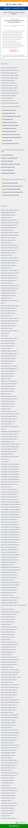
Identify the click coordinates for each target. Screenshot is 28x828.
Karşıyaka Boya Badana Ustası (8, 592)
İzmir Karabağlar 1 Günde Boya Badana (10, 509)
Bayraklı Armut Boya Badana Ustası (9, 260)
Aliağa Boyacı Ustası (6, 217)
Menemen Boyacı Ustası (6, 697)
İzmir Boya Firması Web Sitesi (8, 80)
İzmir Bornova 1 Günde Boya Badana (9, 479)
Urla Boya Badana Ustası (7, 813)
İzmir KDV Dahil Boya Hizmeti (8, 100)
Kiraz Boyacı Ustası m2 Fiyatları (8, 627)
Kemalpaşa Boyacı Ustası (7, 609)
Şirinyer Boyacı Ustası (6, 770)
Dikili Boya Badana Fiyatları (7, 386)
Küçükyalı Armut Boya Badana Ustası (9, 659)
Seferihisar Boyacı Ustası (7, 742)
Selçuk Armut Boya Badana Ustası (9, 747)
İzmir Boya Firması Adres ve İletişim (9, 88)
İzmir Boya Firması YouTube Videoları (9, 75)
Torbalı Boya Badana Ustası (7, 798)
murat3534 (6, 25)
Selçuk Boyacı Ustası (6, 757)
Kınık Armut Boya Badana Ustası (8, 629)
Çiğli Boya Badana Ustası (7, 376)
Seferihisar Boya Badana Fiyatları (9, 735)
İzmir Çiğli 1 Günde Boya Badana (8, 494)
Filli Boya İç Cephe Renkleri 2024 (9, 158)
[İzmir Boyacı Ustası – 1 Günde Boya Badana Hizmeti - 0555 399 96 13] (14, 4)
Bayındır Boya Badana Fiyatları (8, 250)
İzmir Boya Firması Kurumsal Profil (9, 83)
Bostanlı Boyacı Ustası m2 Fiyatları (9, 330)
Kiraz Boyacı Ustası (5, 624)
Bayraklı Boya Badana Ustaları (8, 265)
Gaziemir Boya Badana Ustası (8, 421)
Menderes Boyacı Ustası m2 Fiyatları (9, 684)
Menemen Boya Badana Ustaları (8, 692)
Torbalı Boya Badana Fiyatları (8, 793)
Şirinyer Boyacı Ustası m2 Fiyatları (9, 772)
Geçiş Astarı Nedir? (7, 140)
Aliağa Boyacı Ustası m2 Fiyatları (8, 220)
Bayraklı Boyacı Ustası (6, 268)
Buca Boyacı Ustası (5, 348)
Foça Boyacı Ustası (5, 408)
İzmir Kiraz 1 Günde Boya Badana (9, 519)
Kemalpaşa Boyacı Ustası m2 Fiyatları (10, 611)
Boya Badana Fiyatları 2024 (9, 110)
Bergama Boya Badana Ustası (8, 280)
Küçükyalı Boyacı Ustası (6, 667)
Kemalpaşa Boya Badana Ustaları (9, 602)
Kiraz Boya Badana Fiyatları (7, 616)
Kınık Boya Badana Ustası (7, 637)
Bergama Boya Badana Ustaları (8, 278)
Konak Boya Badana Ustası (7, 652)
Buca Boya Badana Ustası (7, 345)
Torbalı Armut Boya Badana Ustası (9, 790)
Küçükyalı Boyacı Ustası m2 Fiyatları (9, 669)
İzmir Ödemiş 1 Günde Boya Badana (9, 537)
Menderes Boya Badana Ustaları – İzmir (10, 677)
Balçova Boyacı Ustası (6, 242)
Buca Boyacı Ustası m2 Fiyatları (8, 351)
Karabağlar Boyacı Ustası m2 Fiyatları (9, 567)
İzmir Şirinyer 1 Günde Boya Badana (9, 544)
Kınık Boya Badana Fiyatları (7, 632)
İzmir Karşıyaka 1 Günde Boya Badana (10, 514)
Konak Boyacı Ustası (6, 654)
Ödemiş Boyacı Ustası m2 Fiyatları (9, 730)
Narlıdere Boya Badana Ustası (8, 710)
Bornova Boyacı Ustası (6, 315)
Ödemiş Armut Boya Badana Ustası (9, 717)
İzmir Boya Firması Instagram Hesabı (9, 78)
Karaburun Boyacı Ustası (7, 579)
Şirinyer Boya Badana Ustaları (8, 767)
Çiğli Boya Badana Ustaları (7, 373)
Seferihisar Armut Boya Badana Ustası (10, 732)
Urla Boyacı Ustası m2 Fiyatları (8, 818)
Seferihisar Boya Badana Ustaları (8, 737)
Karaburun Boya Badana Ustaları (8, 574)
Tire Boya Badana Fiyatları (7, 777)
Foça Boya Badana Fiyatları (7, 401)
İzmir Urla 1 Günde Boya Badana (8, 552)
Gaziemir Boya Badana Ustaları (8, 418)
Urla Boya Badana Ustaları (7, 810)
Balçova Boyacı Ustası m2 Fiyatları (9, 245)
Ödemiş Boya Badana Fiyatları (8, 720)
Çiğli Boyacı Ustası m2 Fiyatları (8, 381)
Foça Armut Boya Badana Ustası (8, 398)
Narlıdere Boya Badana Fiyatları (8, 704)
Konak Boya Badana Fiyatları (8, 647)
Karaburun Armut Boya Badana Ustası (10, 569)
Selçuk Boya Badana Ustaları (8, 752)
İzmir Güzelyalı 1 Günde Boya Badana (10, 507)
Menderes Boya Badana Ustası (8, 679)
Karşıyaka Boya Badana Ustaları (8, 590)
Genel (2, 429)
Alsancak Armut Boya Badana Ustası (9, 222)
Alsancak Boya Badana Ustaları (8, 227)
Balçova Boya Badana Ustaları (8, 240)
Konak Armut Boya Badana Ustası (9, 644)
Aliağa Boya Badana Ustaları (7, 215)
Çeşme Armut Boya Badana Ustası (9, 353)
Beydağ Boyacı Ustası (6, 298)
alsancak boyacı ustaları (16, 56)
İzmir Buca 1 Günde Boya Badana (9, 489)
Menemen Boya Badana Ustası (8, 694)
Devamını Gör (14, 50)
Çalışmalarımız (16, 8)
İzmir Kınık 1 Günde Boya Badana (9, 522)
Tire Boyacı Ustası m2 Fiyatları (8, 788)
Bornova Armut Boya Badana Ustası (9, 305)
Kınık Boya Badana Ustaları (7, 634)
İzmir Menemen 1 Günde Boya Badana (10, 532)
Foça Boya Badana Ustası (7, 406)
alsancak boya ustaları (20, 55)
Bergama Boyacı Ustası (6, 283)
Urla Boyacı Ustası (5, 815)
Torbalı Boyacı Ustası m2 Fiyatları (8, 803)
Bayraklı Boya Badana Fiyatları (8, 262)
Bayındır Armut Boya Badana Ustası (9, 247)
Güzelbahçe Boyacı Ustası (7, 441)
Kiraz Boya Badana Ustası (7, 621)
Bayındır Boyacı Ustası (6, 255)
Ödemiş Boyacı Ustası (6, 727)
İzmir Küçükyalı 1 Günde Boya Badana (10, 527)
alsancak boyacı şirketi (6, 56)
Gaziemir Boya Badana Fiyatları (8, 416)
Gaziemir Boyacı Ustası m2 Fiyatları (9, 426)
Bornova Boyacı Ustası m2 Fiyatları (9, 318)
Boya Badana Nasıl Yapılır (9, 113)
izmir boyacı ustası (8, 55)
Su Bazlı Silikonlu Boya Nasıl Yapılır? (12, 116)
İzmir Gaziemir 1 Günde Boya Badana (9, 502)
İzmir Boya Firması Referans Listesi (9, 85)
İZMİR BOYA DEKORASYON (8, 484)
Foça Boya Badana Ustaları (7, 403)
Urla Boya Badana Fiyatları (7, 808)
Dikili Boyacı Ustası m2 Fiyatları (8, 396)
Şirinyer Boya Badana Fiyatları (8, 765)
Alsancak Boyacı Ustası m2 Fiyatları (9, 232)
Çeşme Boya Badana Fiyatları (8, 356)
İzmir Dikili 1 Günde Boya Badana (9, 496)
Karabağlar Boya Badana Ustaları (9, 559)
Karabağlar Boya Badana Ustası (8, 562)
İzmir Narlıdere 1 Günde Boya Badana (10, 534)
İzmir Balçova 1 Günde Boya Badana (9, 466)
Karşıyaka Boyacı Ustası (6, 595)
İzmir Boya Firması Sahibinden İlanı (9, 67)
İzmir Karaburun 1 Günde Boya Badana (10, 512)
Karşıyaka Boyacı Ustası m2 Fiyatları (9, 597)
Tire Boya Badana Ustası (7, 782)
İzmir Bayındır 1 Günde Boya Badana (9, 469)
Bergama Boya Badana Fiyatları (8, 275)
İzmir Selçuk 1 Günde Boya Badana (9, 542)
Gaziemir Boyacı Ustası (6, 423)
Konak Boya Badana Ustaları (7, 649)
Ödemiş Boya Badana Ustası (7, 725)
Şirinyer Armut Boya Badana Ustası (9, 762)
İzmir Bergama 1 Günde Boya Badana (9, 474)
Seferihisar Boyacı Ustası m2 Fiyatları (9, 745)
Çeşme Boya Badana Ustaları (8, 358)
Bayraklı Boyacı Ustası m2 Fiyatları (9, 270)
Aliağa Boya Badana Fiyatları (8, 212)
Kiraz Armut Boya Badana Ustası (8, 614)
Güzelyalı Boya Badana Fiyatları (8, 449)
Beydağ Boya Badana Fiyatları (8, 290)
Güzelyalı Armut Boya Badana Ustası (9, 446)
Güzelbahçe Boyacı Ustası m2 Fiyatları (10, 444)
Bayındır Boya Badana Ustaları (8, 252)
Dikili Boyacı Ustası (5, 393)
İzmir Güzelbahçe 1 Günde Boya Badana (10, 504)
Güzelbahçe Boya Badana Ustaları (9, 436)
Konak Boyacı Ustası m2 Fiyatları (8, 657)
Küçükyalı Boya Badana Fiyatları (8, 662)
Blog (2, 303)
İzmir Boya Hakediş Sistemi (7, 98)
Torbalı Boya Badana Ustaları (8, 795)
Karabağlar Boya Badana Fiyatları (9, 557)
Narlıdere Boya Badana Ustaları (8, 707)
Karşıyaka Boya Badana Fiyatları (8, 587)
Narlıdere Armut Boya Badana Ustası (9, 702)
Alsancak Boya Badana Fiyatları (8, 225)
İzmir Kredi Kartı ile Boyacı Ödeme (9, 90)
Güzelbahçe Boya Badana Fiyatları (9, 434)
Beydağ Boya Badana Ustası (7, 295)
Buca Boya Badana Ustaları (7, 343)
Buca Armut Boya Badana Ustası (8, 338)
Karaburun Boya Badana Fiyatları (8, 572)
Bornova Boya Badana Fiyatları (8, 308)
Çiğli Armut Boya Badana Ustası (8, 368)
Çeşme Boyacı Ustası (6, 363)
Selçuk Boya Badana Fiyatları (8, 750)
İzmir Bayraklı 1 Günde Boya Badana (9, 471)
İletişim (22, 8)
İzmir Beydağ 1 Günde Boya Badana (9, 476)
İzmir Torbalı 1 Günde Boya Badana (9, 549)
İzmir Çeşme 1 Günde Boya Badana (9, 491)
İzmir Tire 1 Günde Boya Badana (8, 547)
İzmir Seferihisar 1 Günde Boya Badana (10, 539)
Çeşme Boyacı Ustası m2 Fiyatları (9, 366)
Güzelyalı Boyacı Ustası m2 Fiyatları (9, 456)
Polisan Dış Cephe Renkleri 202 (10, 195)
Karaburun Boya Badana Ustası (8, 577)
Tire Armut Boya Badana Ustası (8, 775)
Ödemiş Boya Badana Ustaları (8, 722)
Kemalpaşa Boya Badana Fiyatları (9, 600)
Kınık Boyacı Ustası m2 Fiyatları (8, 642)
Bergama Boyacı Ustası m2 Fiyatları (9, 285)
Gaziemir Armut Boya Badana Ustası (9, 413)
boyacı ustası (4, 335)
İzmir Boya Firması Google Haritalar (9, 72)
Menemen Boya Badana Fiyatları (8, 689)
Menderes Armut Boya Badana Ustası (9, 672)
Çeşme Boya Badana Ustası (7, 361)
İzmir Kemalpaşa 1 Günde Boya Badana (10, 517)
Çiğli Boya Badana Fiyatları (7, 371)
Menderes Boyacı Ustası (6, 682)
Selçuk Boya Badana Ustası (7, 755)
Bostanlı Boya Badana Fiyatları (8, 323)
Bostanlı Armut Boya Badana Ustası (9, 320)
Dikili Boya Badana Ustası (7, 391)
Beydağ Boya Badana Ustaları (8, 293)
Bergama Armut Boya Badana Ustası (9, 273)
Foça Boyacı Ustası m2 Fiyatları (8, 411)
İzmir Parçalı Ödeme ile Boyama (8, 95)
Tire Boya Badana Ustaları (7, 780)
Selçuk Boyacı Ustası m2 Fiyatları (8, 760)
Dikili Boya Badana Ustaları (7, 388)
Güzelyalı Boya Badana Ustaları (8, 451)
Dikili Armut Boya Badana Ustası (8, 383)
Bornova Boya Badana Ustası (8, 313)
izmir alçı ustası (4, 461)
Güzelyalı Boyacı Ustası (6, 454)
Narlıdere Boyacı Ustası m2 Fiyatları (9, 715)
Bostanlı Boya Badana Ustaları (8, 325)
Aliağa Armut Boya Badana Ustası (9, 210)
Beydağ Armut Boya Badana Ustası (9, 288)
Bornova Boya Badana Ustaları (8, 310)
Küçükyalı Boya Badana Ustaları (8, 664)
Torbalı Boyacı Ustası (6, 800)
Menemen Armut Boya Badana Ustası (9, 687)
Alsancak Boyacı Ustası (6, 230)
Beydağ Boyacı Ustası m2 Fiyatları (9, 300)
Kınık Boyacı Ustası (5, 639)
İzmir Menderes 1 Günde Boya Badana (10, 529)
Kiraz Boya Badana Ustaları (7, 619)
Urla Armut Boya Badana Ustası (8, 805)
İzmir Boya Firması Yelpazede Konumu (10, 70)
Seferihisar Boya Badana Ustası (8, 740)
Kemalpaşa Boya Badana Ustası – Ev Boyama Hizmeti (13, 605)
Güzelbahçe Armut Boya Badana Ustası (10, 431)
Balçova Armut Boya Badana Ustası (9, 235)
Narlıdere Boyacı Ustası (6, 712)
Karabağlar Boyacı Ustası (7, 564)
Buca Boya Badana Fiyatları (7, 340)
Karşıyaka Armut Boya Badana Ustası (9, 585)
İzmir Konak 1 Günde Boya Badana (9, 524)
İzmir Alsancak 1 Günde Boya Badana (9, 464)
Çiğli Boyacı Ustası (5, 378)
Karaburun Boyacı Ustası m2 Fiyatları (9, 582)
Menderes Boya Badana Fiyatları (8, 674)
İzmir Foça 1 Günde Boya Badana (9, 499)
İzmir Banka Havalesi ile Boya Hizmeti (10, 93)
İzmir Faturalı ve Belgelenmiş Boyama (9, 103)
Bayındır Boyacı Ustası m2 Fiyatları (9, 257)
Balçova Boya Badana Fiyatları (8, 237)
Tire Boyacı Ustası (5, 785)
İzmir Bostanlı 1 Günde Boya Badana (9, 481)
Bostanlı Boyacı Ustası (6, 328)
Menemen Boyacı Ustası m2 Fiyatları (9, 699)
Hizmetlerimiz (7, 8)
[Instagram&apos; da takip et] (26, 4)
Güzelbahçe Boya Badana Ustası (8, 439)
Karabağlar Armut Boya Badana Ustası (10, 554)
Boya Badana (4, 333)
